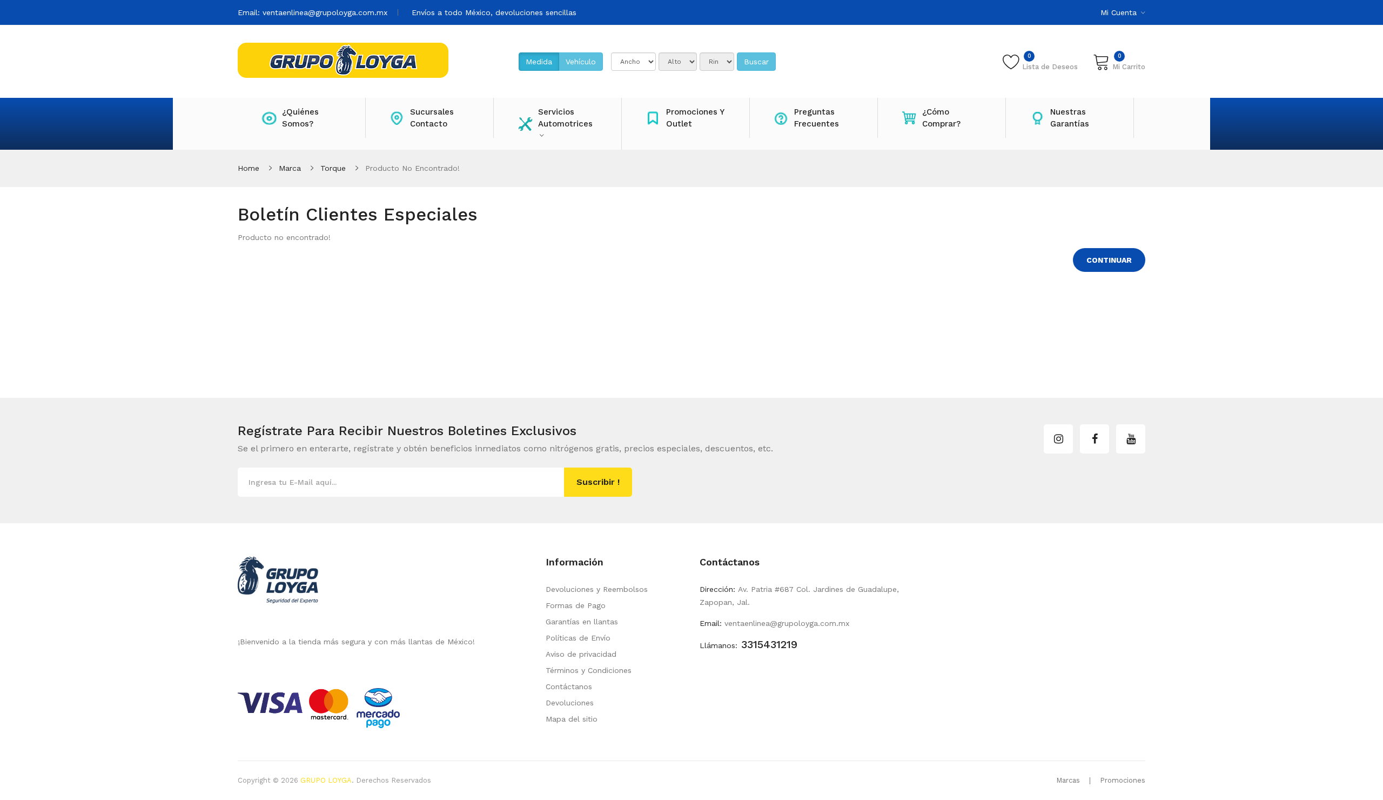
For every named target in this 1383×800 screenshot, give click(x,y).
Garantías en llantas (582, 621)
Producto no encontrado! (412, 168)
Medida (539, 61)
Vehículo (581, 61)
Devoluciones (570, 702)
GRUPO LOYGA (326, 780)
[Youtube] (1130, 439)
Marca (290, 168)
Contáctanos (569, 686)
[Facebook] (1094, 439)
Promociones (1122, 780)
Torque (333, 168)
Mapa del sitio (571, 719)
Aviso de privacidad (581, 654)
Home (248, 168)
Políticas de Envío (578, 638)
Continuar (1109, 260)
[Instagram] (1058, 439)
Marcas (1068, 780)
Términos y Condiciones (589, 670)
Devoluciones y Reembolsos (597, 589)
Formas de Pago (576, 605)
